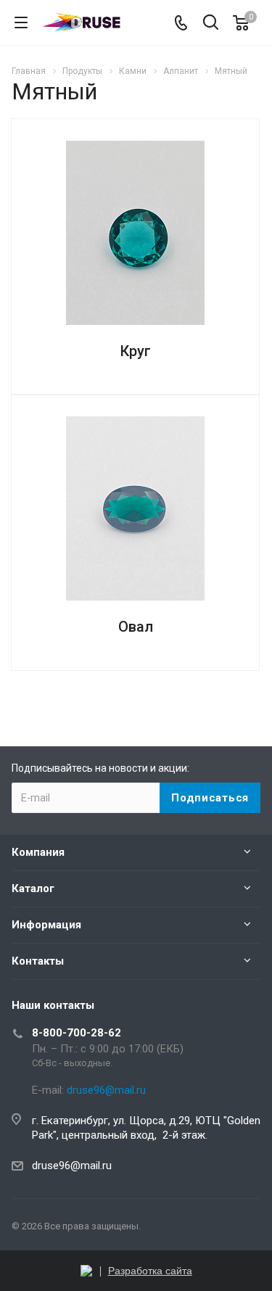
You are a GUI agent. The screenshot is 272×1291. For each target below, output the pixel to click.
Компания (38, 852)
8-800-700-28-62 (76, 1032)
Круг (135, 351)
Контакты (38, 961)
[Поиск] (210, 23)
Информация (46, 924)
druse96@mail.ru (72, 1165)
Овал (135, 626)
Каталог (33, 888)
